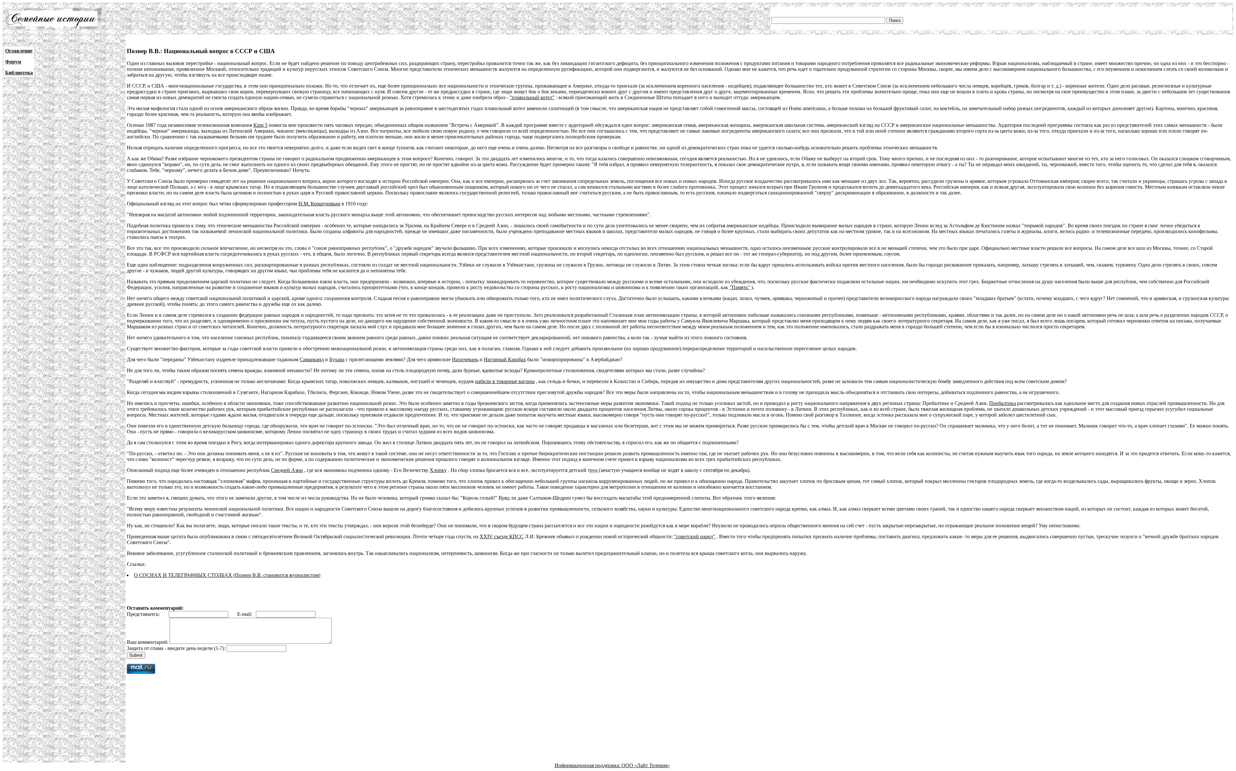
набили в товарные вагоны (505, 381)
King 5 (260, 125)
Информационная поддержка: (588, 765)
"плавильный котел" (532, 97)
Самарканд (312, 359)
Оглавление (19, 50)
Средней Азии (287, 470)
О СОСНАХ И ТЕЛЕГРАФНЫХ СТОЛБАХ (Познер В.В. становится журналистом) (227, 575)
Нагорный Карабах (505, 359)
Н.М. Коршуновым (319, 203)
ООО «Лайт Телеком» (646, 765)
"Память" (739, 287)
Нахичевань (465, 359)
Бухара (336, 359)
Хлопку (438, 470)
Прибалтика (1002, 403)
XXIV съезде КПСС (502, 536)
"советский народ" (694, 536)
